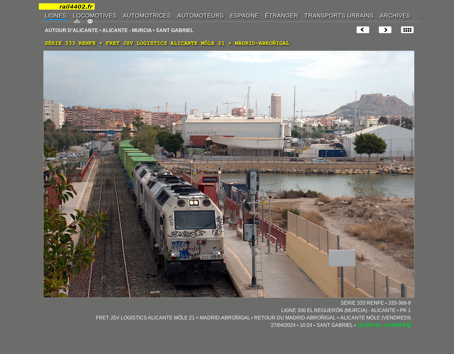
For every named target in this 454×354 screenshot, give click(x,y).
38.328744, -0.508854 (381, 325)
